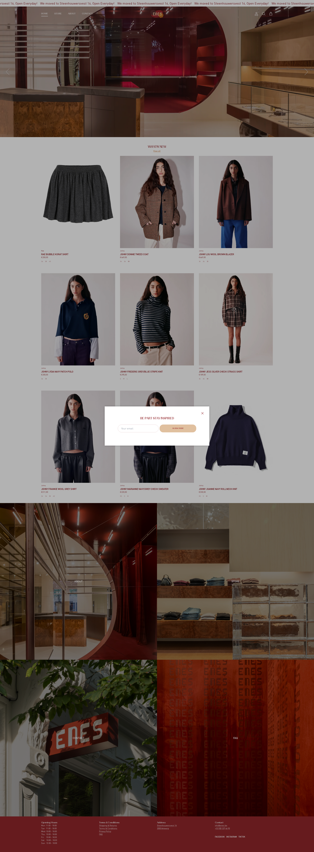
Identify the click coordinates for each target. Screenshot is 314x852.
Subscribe (178, 428)
